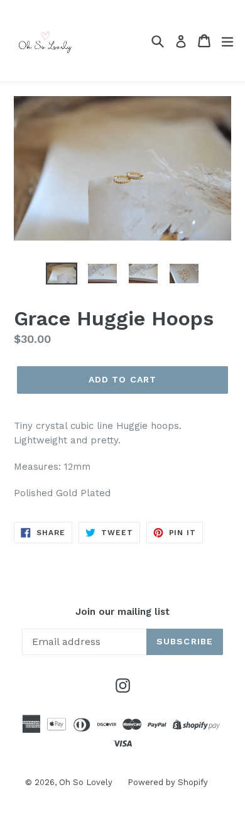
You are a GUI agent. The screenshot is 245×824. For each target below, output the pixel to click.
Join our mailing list (122, 611)
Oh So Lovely (87, 782)
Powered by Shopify (168, 782)
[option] (61, 273)
